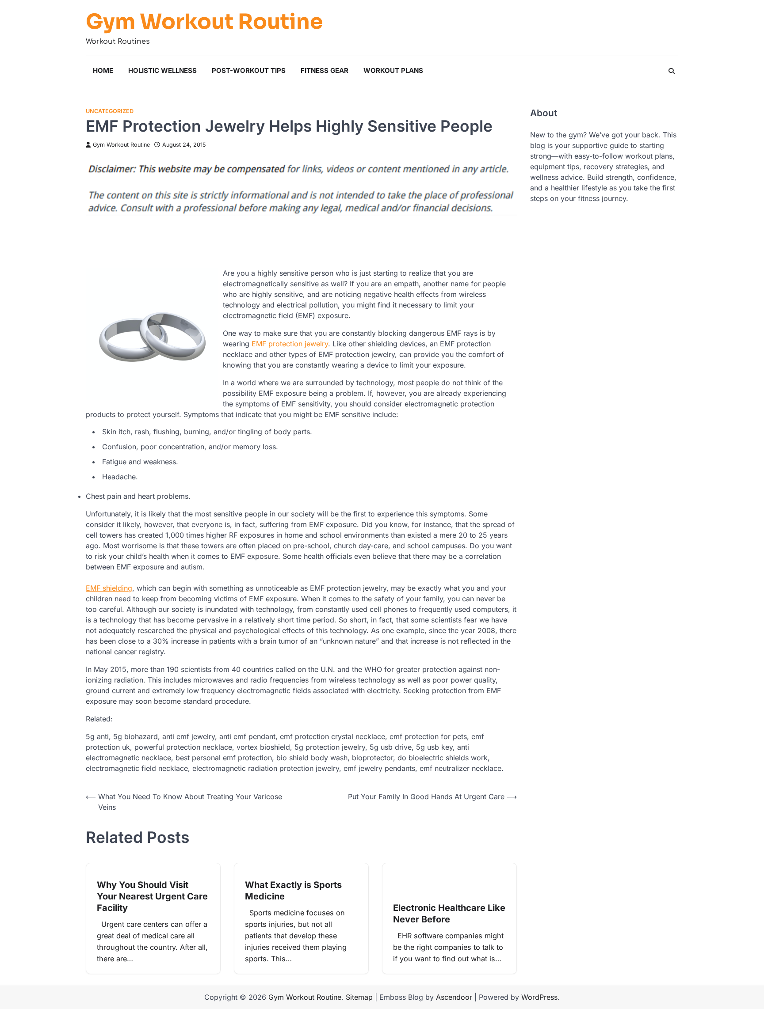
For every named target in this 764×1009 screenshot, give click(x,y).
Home (103, 70)
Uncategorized (110, 111)
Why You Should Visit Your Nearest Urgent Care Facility (152, 896)
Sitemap (359, 997)
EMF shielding (109, 588)
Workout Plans (393, 70)
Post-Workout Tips (249, 70)
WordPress (539, 997)
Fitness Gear (324, 70)
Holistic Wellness (162, 70)
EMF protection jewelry (290, 343)
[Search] (671, 71)
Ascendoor (454, 997)
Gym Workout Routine (204, 21)
